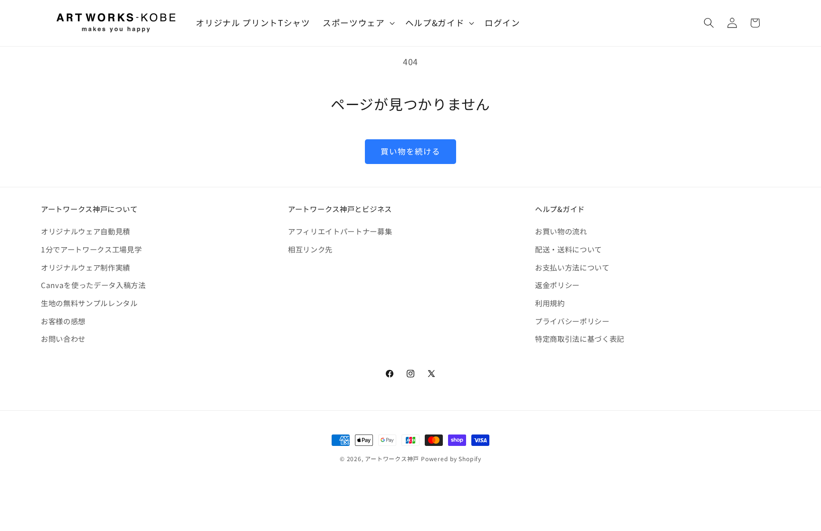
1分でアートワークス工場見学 (91, 249)
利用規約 (550, 303)
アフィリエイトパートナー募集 (340, 231)
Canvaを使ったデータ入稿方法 (93, 285)
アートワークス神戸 (392, 458)
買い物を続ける (411, 151)
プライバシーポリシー (572, 321)
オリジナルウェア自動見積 (85, 231)
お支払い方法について (572, 267)
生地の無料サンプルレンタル (89, 303)
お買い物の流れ (561, 231)
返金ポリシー (557, 285)
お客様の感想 (63, 321)
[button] (357, 23)
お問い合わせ (63, 338)
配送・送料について (568, 249)
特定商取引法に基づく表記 (579, 338)
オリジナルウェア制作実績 (85, 267)
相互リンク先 (310, 249)
